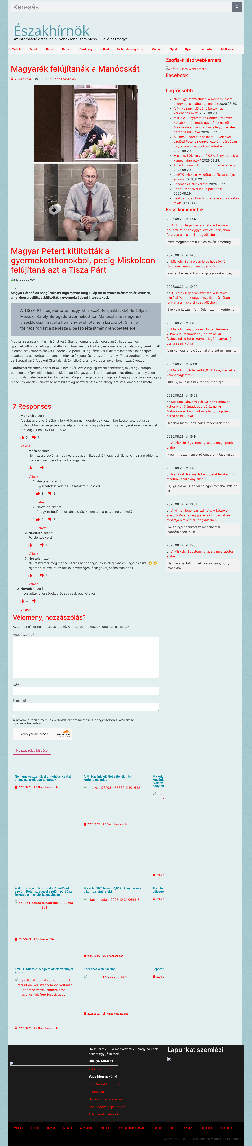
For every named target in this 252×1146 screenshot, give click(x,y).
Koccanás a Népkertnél (100, 969)
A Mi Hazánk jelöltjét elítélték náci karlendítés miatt (108, 778)
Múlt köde (227, 49)
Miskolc (16, 49)
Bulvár (50, 49)
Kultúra (66, 49)
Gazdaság (85, 49)
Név (16, 684)
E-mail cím (21, 700)
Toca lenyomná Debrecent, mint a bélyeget (206, 165)
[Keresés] (237, 7)
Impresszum (98, 1092)
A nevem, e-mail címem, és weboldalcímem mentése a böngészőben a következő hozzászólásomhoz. (73, 721)
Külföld (104, 49)
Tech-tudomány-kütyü (130, 49)
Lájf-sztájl (207, 49)
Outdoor (157, 49)
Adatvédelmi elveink (104, 1114)
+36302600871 (100, 1069)
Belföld (33, 49)
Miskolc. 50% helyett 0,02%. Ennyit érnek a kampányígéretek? (112, 890)
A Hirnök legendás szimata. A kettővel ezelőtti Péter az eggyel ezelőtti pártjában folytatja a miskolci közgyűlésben (44, 892)
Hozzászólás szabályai (106, 1099)
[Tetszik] (23, 437)
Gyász (189, 49)
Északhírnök (51, 30)
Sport (173, 49)
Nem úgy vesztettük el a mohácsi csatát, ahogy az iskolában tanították (43, 778)
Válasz (25, 446)
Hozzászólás (23, 634)
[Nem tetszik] (34, 437)
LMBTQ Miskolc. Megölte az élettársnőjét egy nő (44, 970)
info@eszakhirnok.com (105, 1084)
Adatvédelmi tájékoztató (107, 1107)
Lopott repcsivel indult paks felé (198, 189)
